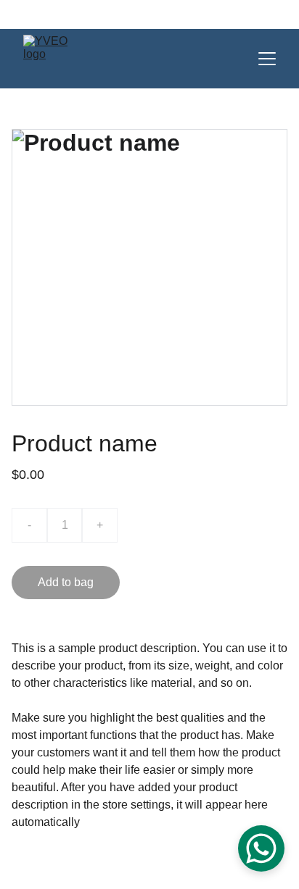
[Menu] (267, 58)
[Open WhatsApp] (261, 848)
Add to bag (66, 582)
